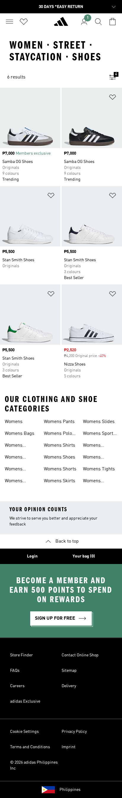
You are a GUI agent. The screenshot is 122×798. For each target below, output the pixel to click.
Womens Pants (59, 421)
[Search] (98, 22)
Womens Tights (99, 469)
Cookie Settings (24, 732)
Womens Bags (19, 433)
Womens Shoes (59, 457)
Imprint (69, 747)
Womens (14, 421)
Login (32, 556)
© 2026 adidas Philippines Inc (34, 765)
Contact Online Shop (80, 655)
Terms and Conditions (30, 747)
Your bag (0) (84, 556)
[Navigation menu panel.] (9, 22)
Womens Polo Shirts (58, 434)
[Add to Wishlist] (112, 98)
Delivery (69, 686)
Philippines (70, 790)
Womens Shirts (59, 445)
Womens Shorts (60, 469)
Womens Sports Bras (99, 434)
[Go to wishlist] (24, 22)
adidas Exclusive (25, 701)
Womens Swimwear (94, 458)
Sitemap (69, 671)
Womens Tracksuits (94, 482)
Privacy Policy (74, 732)
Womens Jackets (14, 482)
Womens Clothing (14, 446)
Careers (17, 686)
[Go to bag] (112, 22)
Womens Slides (99, 421)
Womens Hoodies (14, 470)
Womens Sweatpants (95, 446)
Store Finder (21, 655)
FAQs (15, 671)
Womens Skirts (59, 481)
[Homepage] (61, 24)
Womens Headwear (15, 458)
